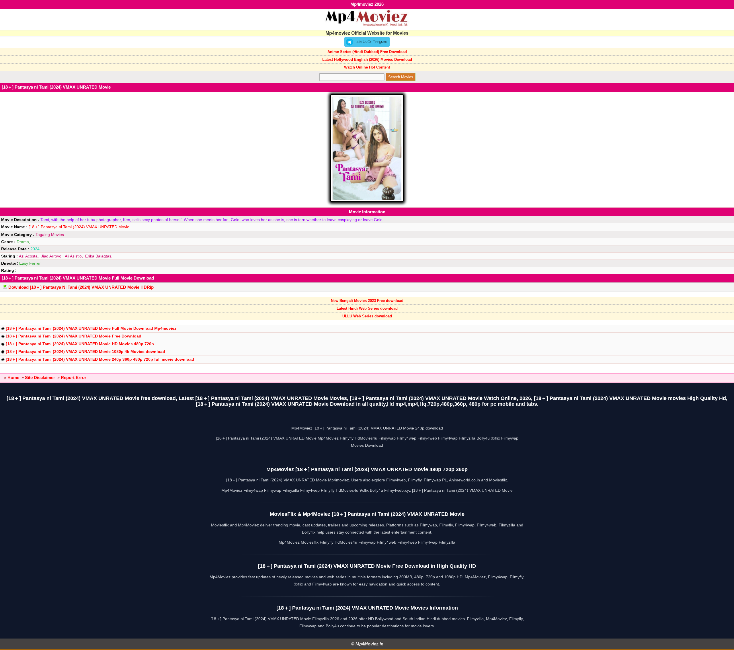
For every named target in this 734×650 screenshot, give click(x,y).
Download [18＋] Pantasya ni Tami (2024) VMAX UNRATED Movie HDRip (81, 287)
